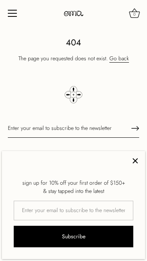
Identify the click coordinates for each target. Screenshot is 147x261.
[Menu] (12, 13)
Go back (119, 58)
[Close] (135, 160)
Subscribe (73, 236)
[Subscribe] (135, 128)
